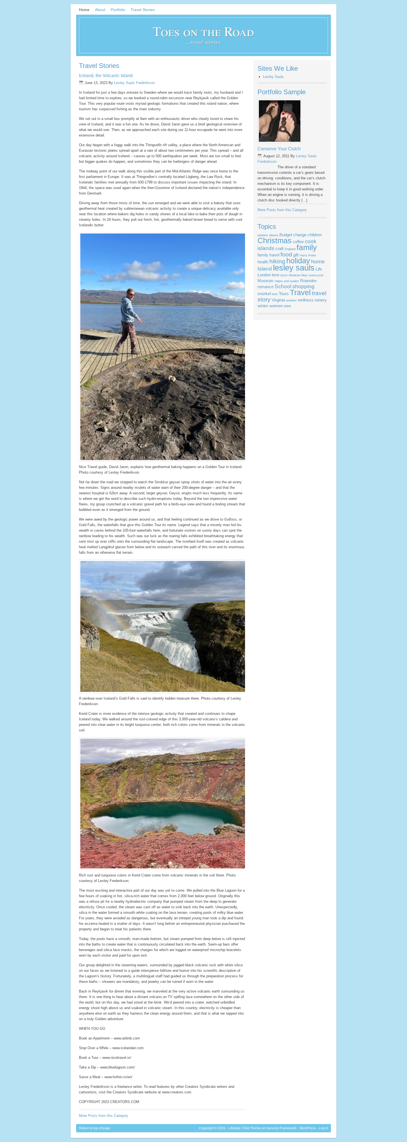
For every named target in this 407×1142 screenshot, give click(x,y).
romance (265, 286)
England (290, 249)
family (307, 247)
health (262, 261)
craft (279, 248)
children (315, 234)
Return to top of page (94, 1128)
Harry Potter (308, 255)
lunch (284, 275)
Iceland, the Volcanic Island (106, 75)
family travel (268, 255)
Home (84, 9)
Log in (323, 1128)
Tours (284, 293)
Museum (265, 280)
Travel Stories (143, 9)
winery (321, 300)
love (275, 274)
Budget (285, 234)
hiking (277, 261)
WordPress (307, 1128)
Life (319, 269)
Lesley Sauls (273, 77)
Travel (300, 292)
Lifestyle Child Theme (244, 1128)
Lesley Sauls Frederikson (134, 83)
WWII (287, 306)
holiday (298, 261)
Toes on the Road (203, 31)
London (264, 274)
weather (291, 300)
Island (264, 269)
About (100, 9)
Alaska (273, 235)
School (283, 286)
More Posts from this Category (103, 1116)
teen (275, 294)
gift (295, 255)
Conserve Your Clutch (279, 148)
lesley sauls (294, 267)
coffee (298, 241)
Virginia (278, 300)
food (286, 254)
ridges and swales (287, 281)
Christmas (274, 241)
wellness (306, 300)
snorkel (264, 293)
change (299, 234)
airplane (262, 235)
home (318, 261)
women (276, 305)
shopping (303, 286)
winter (262, 305)
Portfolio (118, 9)
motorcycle (315, 275)
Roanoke (308, 280)
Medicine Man (298, 275)
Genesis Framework (281, 1128)
